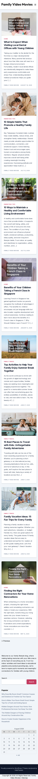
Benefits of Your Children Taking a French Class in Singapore (17, 290)
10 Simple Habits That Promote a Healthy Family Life (18, 125)
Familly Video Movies (11, 85)
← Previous (6, 641)
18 (9, 745)
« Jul (18, 755)
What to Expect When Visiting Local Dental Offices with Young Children (19, 45)
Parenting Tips (9, 119)
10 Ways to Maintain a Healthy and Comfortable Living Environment (17, 210)
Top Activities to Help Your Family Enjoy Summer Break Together (19, 367)
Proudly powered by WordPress (11, 768)
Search (4, 678)
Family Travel (9, 361)
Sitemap (25, 778)
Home (6, 39)
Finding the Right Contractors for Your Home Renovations (18, 593)
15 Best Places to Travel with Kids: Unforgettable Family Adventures (17, 445)
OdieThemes (19, 770)
